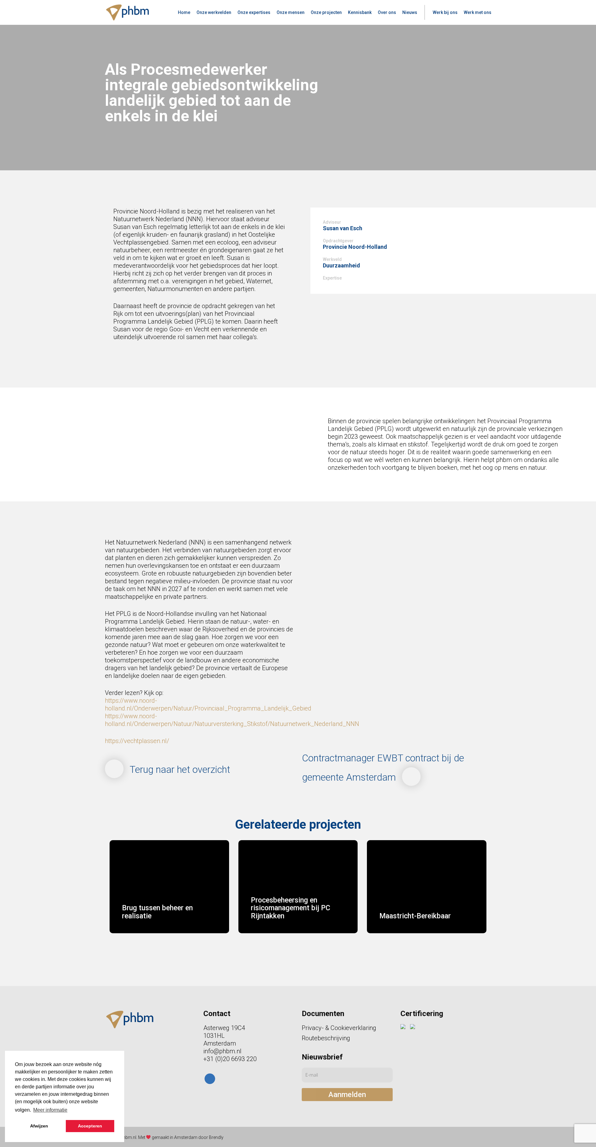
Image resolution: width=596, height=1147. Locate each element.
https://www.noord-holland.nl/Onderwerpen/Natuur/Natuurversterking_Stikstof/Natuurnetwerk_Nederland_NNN (232, 720)
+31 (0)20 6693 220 (230, 1059)
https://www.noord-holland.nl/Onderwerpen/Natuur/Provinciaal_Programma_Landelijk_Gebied (208, 704)
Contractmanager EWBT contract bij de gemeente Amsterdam (383, 767)
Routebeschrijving (326, 1038)
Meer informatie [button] (50, 1110)
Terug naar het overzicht (180, 769)
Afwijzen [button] (39, 1125)
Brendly (216, 1137)
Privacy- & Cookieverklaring (339, 1028)
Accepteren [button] (90, 1125)
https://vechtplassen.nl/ (137, 741)
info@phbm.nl (222, 1051)
